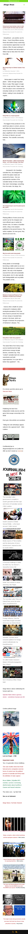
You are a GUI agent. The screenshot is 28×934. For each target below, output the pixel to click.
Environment (20, 29)
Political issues (6, 34)
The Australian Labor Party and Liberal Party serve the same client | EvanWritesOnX (12, 601)
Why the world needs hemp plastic (11, 253)
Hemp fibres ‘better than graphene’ (12, 337)
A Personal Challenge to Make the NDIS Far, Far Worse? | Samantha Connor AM (12, 565)
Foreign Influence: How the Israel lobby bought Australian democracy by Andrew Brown (12, 621)
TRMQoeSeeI (7, 29)
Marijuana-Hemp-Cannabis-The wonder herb (12, 31)
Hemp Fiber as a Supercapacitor (11, 115)
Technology (20, 120)
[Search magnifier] (24, 369)
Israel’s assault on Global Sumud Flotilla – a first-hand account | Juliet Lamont (11, 524)
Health (19, 298)
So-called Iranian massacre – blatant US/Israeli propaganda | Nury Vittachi (12, 662)
